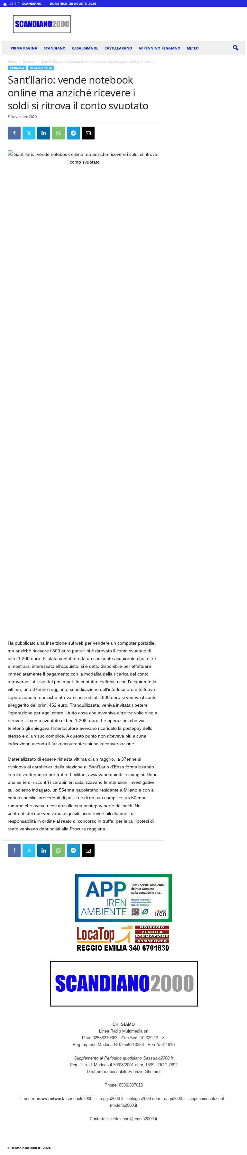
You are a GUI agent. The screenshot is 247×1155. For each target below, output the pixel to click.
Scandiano (55, 48)
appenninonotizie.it (206, 1098)
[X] (29, 133)
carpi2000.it (175, 1098)
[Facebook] (14, 133)
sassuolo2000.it (81, 1098)
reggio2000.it (112, 1098)
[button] (235, 48)
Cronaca (29, 61)
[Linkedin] (43, 133)
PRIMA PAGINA (24, 48)
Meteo (193, 48)
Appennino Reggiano (159, 48)
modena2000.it (123, 1105)
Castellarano (118, 48)
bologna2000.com (143, 1098)
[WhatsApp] (58, 133)
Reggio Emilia (41, 68)
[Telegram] (73, 133)
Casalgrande (85, 48)
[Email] (88, 133)
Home (12, 61)
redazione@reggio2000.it (134, 1118)
